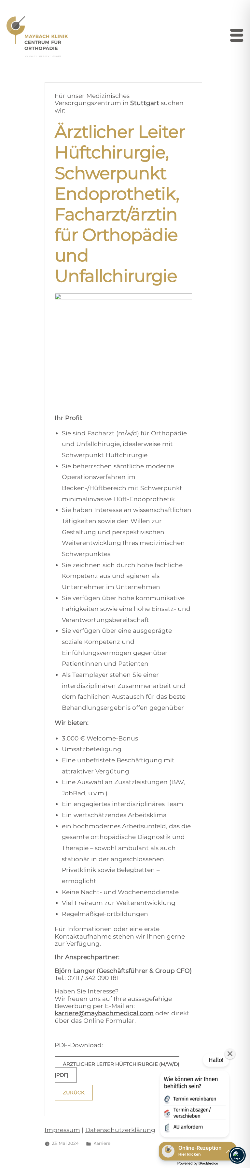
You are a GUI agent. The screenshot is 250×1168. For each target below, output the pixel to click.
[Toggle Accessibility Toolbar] (237, 1155)
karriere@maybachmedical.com (104, 1013)
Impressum (62, 1130)
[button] (194, 1096)
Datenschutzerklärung (120, 1130)
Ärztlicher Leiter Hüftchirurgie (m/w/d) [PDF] (117, 1069)
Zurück (74, 1093)
